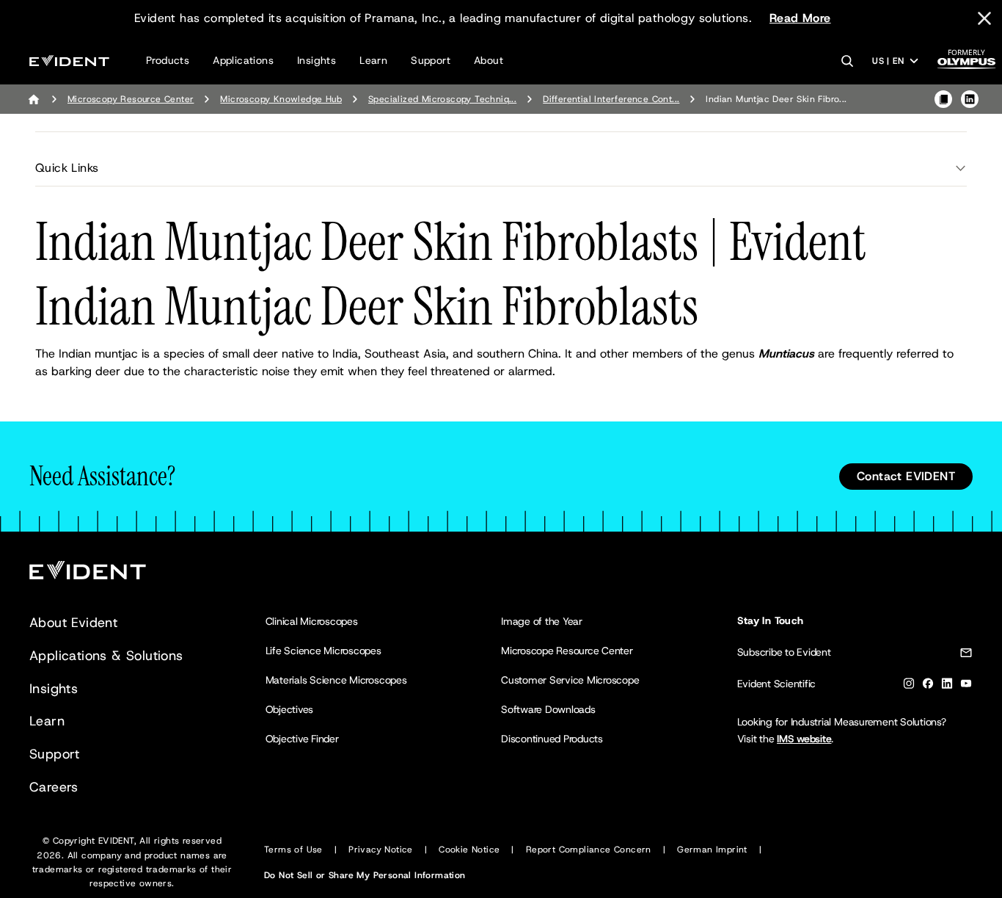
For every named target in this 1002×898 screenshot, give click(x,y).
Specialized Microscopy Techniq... (442, 99)
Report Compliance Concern (588, 849)
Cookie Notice (469, 849)
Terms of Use (293, 849)
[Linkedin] (947, 686)
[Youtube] (966, 686)
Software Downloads (548, 709)
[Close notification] (984, 18)
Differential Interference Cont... (611, 99)
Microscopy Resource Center (130, 99)
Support (430, 60)
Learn (373, 60)
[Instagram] (908, 686)
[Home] (33, 99)
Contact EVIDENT (906, 476)
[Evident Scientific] (69, 61)
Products (167, 60)
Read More (800, 18)
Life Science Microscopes (323, 650)
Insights (316, 60)
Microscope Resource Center (567, 650)
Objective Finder (302, 738)
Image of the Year (541, 621)
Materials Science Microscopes (336, 680)
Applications (243, 60)
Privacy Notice (380, 849)
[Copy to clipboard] (943, 99)
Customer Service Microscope (570, 680)
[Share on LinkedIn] (970, 99)
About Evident (73, 622)
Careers (53, 787)
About (488, 60)
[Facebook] (928, 686)
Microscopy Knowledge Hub (281, 99)
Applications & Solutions (106, 656)
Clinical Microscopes (312, 621)
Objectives (290, 709)
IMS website (804, 738)
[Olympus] (966, 63)
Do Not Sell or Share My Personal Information (365, 875)
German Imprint (712, 849)
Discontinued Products (552, 738)
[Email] (966, 655)
